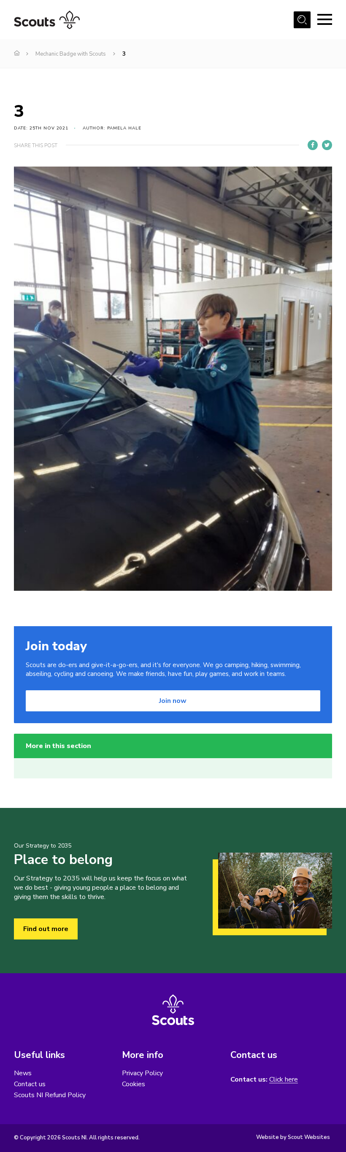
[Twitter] (327, 145)
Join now (173, 700)
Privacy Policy (142, 1073)
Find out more (45, 929)
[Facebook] (313, 145)
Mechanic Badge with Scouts (70, 54)
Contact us (30, 1084)
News (23, 1073)
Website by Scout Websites (293, 1137)
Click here (283, 1079)
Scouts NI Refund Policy (50, 1095)
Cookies (133, 1084)
